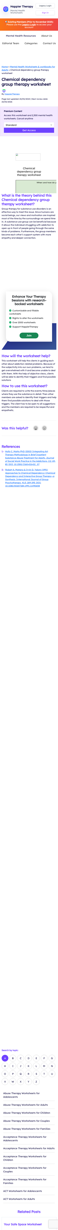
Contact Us (49, 43)
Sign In (45, 12)
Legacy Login (45, 5)
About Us (46, 35)
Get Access (29, 130)
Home (5, 66)
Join (29, 335)
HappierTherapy (12, 94)
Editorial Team (10, 43)
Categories (31, 43)
